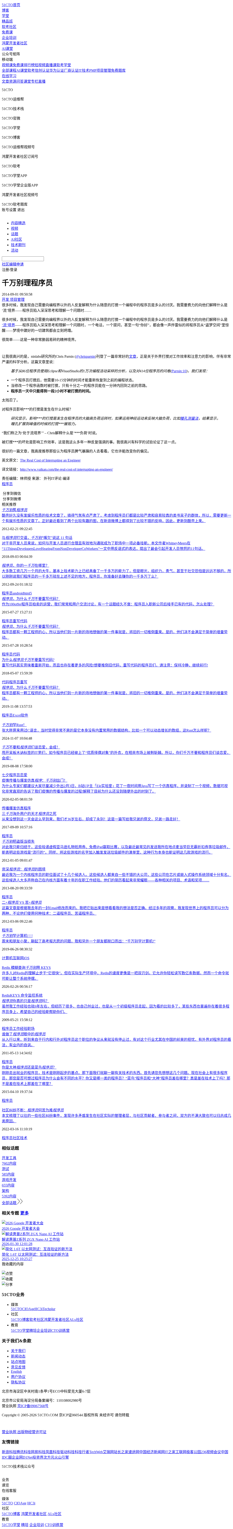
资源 (12, 81)
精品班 (7, 21)
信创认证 (42, 70)
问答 (20, 81)
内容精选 (18, 223)
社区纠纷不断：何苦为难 (33, 1110)
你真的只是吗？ (25, 1001)
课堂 (27, 81)
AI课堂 (7, 49)
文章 (5, 81)
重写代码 (20, 621)
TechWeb (96, 1452)
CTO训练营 (60, 1330)
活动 (14, 250)
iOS (26, 958)
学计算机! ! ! (17, 936)
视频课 (7, 65)
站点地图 (18, 1362)
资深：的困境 (24, 869)
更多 (24, 1213)
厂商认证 (71, 70)
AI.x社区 (76, 1320)
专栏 (34, 81)
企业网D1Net (22, 1457)
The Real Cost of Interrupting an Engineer (50, 460)
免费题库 (118, 70)
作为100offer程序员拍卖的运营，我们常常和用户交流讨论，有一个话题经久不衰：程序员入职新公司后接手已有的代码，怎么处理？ (108, 604)
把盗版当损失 (18, 841)
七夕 (5, 775)
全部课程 (9, 70)
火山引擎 (61, 1457)
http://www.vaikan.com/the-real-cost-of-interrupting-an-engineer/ (66, 469)
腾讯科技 (23, 1452)
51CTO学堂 (20, 1330)
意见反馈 (18, 1367)
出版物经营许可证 (31, 1432)
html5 (28, 593)
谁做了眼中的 (24, 1034)
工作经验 (20, 1029)
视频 (14, 228)
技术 (23, 1138)
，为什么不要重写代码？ (31, 599)
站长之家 (121, 1452)
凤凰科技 (53, 1452)
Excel (17, 715)
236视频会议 (211, 1452)
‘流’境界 (8, 325)
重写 (23, 682)
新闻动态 (18, 1356)
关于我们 (18, 1351)
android (18, 593)
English (16, 1371)
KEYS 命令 (19, 995)
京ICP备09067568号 (32, 1406)
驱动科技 (67, 1452)
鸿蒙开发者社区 (14, 43)
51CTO (16, 1309)
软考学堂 (63, 65)
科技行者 (82, 1452)
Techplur (49, 1309)
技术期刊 (18, 245)
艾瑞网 (108, 1452)
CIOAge (28, 1309)
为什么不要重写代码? (28, 660)
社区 (16, 1138)
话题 (14, 234)
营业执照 (9, 1432)
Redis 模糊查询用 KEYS (26, 968)
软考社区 (9, 27)
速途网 (133, 1452)
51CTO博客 (20, 1320)
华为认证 (56, 70)
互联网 (18, 958)
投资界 (38, 1457)
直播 (42, 81)
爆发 (12, 808)
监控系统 (35, 995)
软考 (31, 70)
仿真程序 (23, 808)
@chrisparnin (85, 356)
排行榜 (29, 65)
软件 (24, 715)
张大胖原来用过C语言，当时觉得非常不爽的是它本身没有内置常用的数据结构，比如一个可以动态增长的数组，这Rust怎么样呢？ (106, 730)
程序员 (7, 484)
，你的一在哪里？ (25, 565)
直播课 (51, 65)
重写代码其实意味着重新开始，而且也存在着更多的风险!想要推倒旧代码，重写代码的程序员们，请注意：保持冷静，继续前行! (105, 665)
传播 (5, 808)
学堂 (5, 16)
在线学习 (9, 76)
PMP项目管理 (100, 70)
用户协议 (18, 1377)
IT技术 (84, 70)
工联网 (180, 1452)
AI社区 (16, 239)
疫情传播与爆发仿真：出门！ (34, 780)
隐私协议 (18, 1382)
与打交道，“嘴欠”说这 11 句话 (37, 538)
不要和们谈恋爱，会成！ (31, 747)
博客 (5, 10)
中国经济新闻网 (152, 1452)
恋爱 (23, 775)
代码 (16, 654)
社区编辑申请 (13, 264)
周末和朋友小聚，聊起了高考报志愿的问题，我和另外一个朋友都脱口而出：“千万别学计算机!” (78, 941)
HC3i (39, 1309)
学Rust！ (14, 725)
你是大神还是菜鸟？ (29, 1067)
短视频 (40, 65)
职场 (31, 1029)
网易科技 (38, 1452)
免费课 (7, 32)
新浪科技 (9, 1452)
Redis (6, 995)
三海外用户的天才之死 (29, 814)
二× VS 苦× (22, 902)
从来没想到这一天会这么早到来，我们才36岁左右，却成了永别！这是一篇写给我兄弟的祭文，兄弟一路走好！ (91, 819)
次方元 (48, 1457)
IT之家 (170, 1452)
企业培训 (9, 38)
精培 (33, 1330)
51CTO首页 (11, 5)
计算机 (7, 958)
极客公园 (193, 1452)
